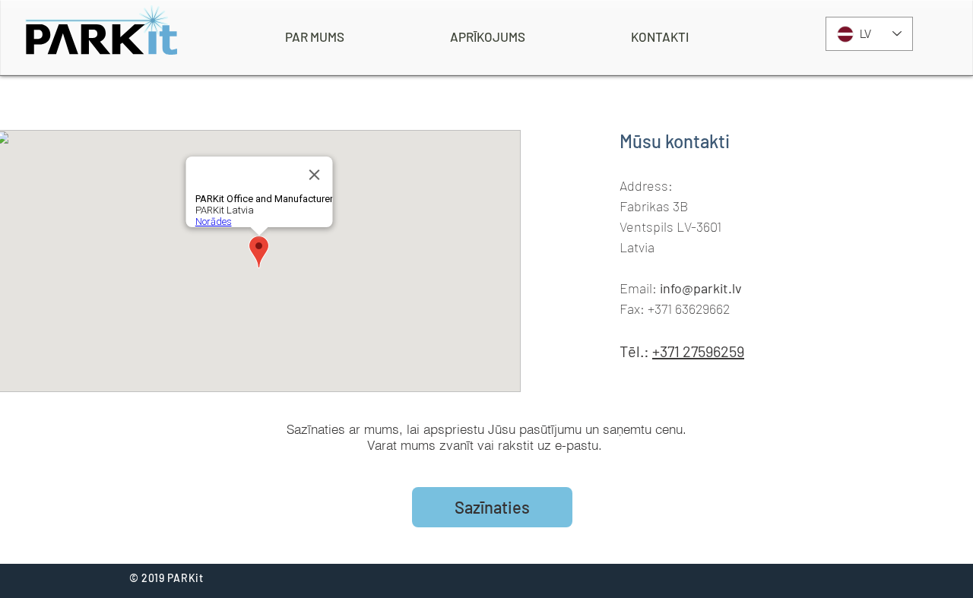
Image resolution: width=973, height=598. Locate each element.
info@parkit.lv (701, 288)
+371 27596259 (698, 351)
